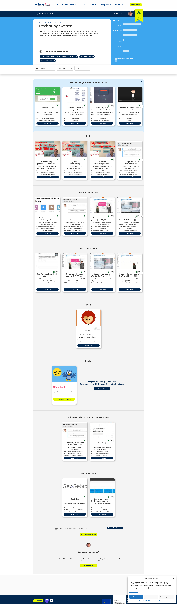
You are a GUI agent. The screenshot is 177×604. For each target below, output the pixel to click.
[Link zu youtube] (51, 601)
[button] (173, 578)
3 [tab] (91, 183)
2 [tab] (90, 130)
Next (141, 106)
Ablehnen (151, 597)
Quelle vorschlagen (65, 399)
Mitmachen (89, 565)
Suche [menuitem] (93, 4)
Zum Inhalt (47, 123)
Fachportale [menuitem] (105, 4)
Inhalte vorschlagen (89, 534)
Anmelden (38, 601)
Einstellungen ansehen (166, 597)
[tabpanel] (47, 106)
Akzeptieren (136, 597)
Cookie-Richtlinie (143, 600)
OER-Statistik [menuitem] (71, 4)
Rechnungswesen (57, 14)
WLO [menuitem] (58, 4)
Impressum (162, 600)
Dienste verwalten (133, 592)
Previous (34, 106)
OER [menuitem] (84, 4)
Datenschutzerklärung (153, 600)
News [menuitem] (117, 4)
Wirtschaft (47, 14)
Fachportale (37, 14)
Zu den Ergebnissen (115, 528)
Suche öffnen (102, 388)
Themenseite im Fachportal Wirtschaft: (50, 23)
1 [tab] (88, 130)
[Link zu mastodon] (47, 601)
